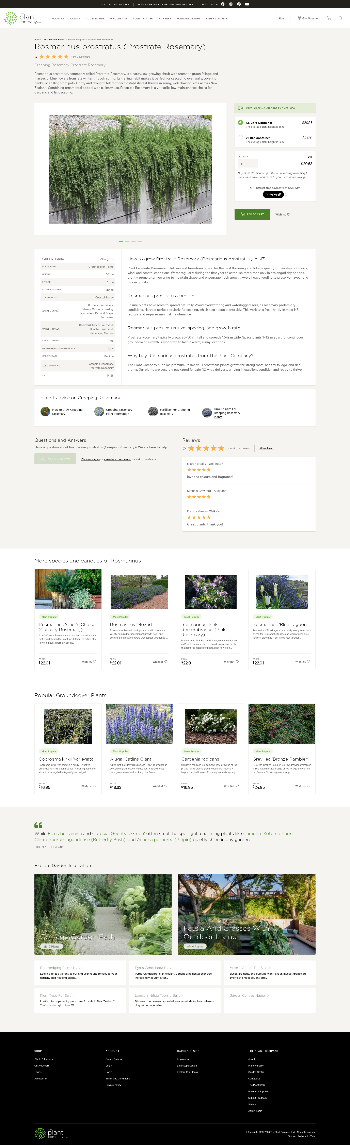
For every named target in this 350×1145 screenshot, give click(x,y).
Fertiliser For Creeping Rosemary (175, 411)
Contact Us (254, 1078)
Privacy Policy (113, 1085)
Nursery (165, 18)
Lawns (75, 18)
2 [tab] (127, 241)
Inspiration (183, 1059)
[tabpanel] (130, 169)
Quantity (243, 156)
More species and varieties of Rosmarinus (87, 560)
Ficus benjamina (65, 834)
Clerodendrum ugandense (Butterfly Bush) (80, 840)
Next (220, 174)
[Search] (340, 18)
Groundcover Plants (54, 39)
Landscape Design (187, 1065)
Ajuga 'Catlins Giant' (131, 759)
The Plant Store (256, 1085)
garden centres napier (248, 995)
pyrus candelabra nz (152, 968)
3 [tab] (133, 241)
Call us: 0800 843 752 (114, 4)
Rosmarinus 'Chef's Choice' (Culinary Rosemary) (67, 627)
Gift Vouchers (41, 1065)
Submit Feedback (257, 1097)
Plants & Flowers (43, 1059)
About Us (253, 1059)
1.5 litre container (259, 122)
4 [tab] (140, 241)
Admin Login (255, 1110)
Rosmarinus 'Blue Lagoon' (280, 625)
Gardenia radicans (200, 759)
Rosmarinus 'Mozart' (132, 625)
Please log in (90, 458)
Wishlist (280, 214)
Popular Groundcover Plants (70, 695)
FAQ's (109, 1072)
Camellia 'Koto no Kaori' (268, 834)
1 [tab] (121, 241)
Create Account (114, 1059)
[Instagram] (231, 4)
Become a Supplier (258, 1091)
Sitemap (252, 1104)
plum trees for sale (56, 995)
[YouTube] (247, 4)
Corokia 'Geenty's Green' (118, 834)
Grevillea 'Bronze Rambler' (280, 759)
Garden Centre (256, 1072)
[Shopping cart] (329, 18)
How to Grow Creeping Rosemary (67, 411)
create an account (117, 458)
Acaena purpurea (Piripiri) (164, 840)
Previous (40, 174)
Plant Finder (143, 18)
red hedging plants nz (59, 968)
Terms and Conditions (118, 1078)
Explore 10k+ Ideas (187, 1072)
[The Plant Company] (51, 1134)
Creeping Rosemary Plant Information (119, 411)
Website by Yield (307, 1136)
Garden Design (188, 18)
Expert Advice (217, 18)
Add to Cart (255, 214)
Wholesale (118, 18)
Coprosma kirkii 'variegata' (67, 759)
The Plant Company (23, 18)
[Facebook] (223, 4)
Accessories (95, 18)
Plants (57, 18)
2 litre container (258, 137)
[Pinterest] (239, 4)
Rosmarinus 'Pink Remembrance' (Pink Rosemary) (203, 630)
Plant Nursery (256, 1065)
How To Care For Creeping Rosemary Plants (227, 413)
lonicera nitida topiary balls (158, 995)
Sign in (282, 18)
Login (109, 1065)
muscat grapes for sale (248, 968)
